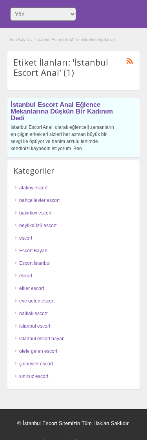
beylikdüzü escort (37, 225)
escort (25, 238)
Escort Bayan (33, 250)
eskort (25, 276)
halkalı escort (33, 313)
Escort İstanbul (35, 263)
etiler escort (31, 288)
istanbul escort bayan (42, 338)
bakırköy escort (35, 213)
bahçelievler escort (39, 200)
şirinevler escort (36, 364)
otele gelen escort (38, 351)
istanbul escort (34, 326)
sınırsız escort (33, 376)
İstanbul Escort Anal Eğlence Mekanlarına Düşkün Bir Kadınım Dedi (62, 111)
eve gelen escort (36, 301)
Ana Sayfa (19, 39)
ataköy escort (33, 188)
